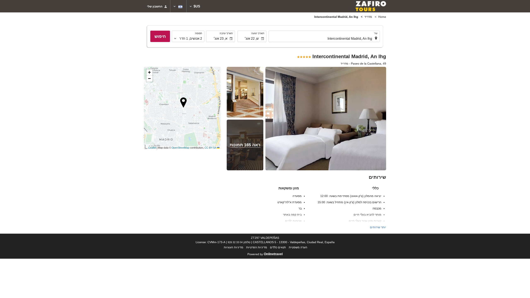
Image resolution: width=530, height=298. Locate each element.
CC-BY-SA (210, 147)
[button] (195, 6)
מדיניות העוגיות (233, 247)
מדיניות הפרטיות (256, 247)
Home (382, 16)
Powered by (265, 254)
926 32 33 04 (235, 242)
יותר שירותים (378, 227)
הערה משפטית (298, 247)
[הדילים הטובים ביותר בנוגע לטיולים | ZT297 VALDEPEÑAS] (370, 6)
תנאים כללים (278, 247)
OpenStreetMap (180, 147)
